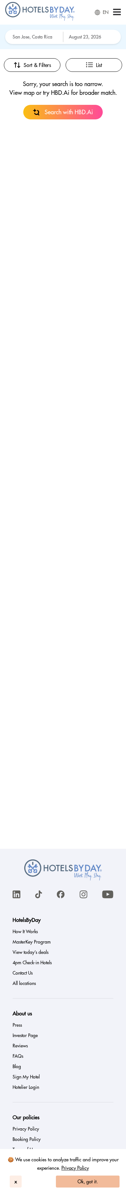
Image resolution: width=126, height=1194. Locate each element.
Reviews (20, 1046)
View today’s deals (30, 952)
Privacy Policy (75, 1168)
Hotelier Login (26, 1087)
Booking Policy (27, 1139)
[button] (117, 12)
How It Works (25, 931)
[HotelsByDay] (40, 19)
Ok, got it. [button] (88, 1181)
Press (17, 1025)
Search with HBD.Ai (69, 112)
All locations (24, 983)
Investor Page (25, 1035)
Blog (17, 1066)
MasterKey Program (32, 942)
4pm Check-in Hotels (32, 963)
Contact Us (23, 973)
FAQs (18, 1056)
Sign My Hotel (26, 1077)
